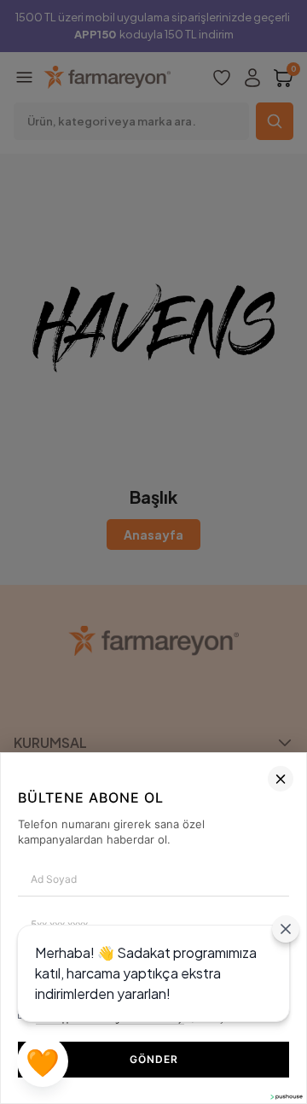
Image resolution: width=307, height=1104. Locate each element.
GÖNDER (154, 1059)
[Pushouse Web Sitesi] (286, 1097)
